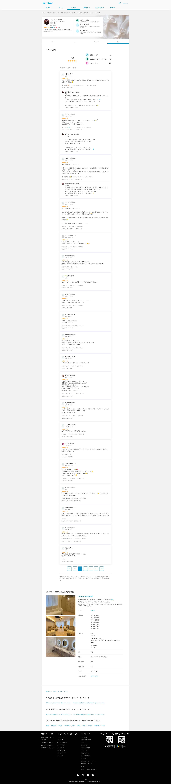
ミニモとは (84, 737)
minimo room (84, 745)
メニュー (96, 41)
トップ (43, 12)
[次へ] (101, 568)
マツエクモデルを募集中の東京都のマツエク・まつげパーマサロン (89, 714)
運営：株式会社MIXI (86, 739)
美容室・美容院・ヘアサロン (48, 737)
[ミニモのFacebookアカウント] (88, 775)
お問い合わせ (95, 676)
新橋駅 (78, 725)
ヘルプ (83, 766)
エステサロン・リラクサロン (48, 747)
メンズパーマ (60, 747)
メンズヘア (60, 739)
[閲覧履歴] (120, 3)
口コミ (91, 12)
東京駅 (103, 725)
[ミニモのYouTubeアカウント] (93, 775)
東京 (58, 12)
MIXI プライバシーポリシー (87, 763)
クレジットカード (96, 638)
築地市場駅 (66, 725)
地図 (112, 599)
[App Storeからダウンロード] (109, 746)
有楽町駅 (60, 725)
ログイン (125, 3)
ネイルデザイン (61, 750)
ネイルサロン (44, 739)
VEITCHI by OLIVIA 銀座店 (75, 12)
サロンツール (84, 750)
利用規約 (83, 758)
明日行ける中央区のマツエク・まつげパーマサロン (58, 703)
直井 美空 (86, 12)
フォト (74, 41)
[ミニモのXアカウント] (83, 775)
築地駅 (73, 725)
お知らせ (83, 742)
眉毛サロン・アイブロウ (46, 745)
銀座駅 (66, 12)
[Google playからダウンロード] (121, 746)
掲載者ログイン (85, 753)
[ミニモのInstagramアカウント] (78, 775)
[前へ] (69, 568)
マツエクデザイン (61, 753)
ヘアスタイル (60, 737)
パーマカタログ (61, 745)
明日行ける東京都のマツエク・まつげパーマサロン (58, 714)
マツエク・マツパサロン (46, 742)
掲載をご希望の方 (85, 747)
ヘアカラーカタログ (62, 742)
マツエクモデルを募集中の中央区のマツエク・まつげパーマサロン (89, 703)
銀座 (62, 12)
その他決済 (94, 645)
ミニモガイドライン (86, 755)
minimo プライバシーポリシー (88, 761)
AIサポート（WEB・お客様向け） (89, 769)
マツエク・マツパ (51, 12)
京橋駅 (84, 725)
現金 (92, 633)
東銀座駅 (53, 725)
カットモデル (60, 755)
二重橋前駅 (96, 725)
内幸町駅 (90, 725)
